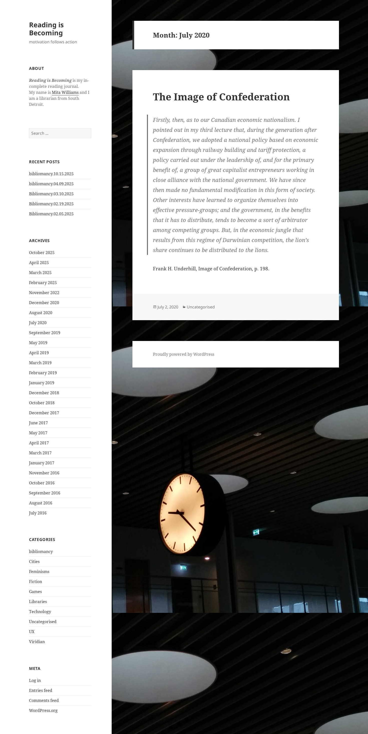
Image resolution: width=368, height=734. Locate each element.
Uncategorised (43, 621)
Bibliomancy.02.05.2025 (51, 214)
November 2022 (44, 292)
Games (35, 591)
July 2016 (38, 513)
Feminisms (39, 571)
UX (32, 631)
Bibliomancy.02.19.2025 (51, 204)
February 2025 (43, 282)
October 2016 (42, 483)
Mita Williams (65, 92)
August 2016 (40, 503)
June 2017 (38, 423)
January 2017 (41, 463)
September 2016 (44, 493)
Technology (40, 611)
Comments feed (44, 700)
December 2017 (44, 413)
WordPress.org (43, 710)
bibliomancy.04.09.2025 (51, 184)
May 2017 (38, 433)
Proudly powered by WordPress (183, 354)
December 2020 (44, 302)
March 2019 (40, 362)
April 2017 (39, 443)
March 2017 (40, 453)
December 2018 (44, 393)
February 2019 (43, 373)
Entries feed (40, 690)
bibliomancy (41, 551)
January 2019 (41, 383)
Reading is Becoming (46, 28)
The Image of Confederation (221, 96)
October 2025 (42, 252)
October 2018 (42, 403)
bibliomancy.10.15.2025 (51, 173)
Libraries (38, 601)
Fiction (35, 581)
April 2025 (39, 262)
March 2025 (40, 272)
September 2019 (44, 332)
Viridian (37, 641)
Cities (34, 561)
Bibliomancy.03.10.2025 (51, 194)
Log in (35, 680)
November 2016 (44, 473)
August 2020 (40, 312)
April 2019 (39, 352)
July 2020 (38, 322)
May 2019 (38, 342)
